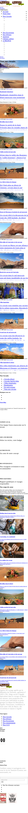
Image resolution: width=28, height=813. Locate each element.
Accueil (5, 12)
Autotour (6, 37)
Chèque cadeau (8, 39)
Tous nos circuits (10, 30)
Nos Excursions (8, 33)
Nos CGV (6, 725)
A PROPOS (7, 41)
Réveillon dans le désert (6, 122)
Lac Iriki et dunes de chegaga (8, 182)
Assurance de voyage (11, 49)
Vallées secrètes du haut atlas (8, 152)
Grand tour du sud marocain (8, 332)
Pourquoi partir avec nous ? (13, 45)
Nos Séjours (7, 35)
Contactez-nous (3, 0)
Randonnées (9, 26)
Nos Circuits (7, 16)
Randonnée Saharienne (6, 91)
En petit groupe (10, 28)
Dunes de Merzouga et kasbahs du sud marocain (13, 212)
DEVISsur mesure (2, 8)
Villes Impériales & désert (7, 362)
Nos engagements (10, 47)
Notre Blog (3, 402)
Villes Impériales (10, 24)
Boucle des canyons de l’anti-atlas (9, 272)
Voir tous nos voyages (4, 683)
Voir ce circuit (9, 89)
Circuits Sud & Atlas (9, 21)
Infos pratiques (9, 51)
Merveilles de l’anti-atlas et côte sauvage (11, 242)
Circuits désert (9, 18)
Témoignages (9, 55)
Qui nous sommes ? (11, 43)
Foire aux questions (11, 53)
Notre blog (6, 14)
